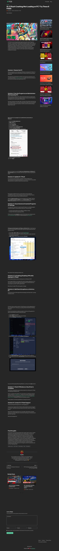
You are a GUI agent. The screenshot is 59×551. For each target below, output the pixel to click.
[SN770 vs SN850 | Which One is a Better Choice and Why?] (46, 34)
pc (24, 446)
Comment (9, 516)
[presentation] (14, 479)
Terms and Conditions (42, 541)
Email (19, 527)
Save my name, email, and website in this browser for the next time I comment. (20, 530)
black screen (10, 446)
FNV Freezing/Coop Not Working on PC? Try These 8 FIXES (30, 466)
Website (29, 527)
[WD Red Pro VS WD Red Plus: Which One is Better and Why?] (46, 89)
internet (9, 215)
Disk (14, 215)
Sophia (10, 10)
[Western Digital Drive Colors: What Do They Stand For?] (46, 45)
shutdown (28, 446)
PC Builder (47, 1)
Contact (43, 540)
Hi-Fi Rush (15, 446)
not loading (21, 446)
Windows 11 (30, 215)
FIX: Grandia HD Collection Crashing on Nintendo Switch (29, 486)
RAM (12, 215)
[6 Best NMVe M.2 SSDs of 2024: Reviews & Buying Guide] (46, 22)
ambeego (33, 548)
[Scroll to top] (57, 540)
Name (8, 527)
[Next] (35, 484)
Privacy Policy (48, 540)
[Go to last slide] (8, 484)
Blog (51, 1)
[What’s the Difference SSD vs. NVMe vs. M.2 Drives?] (46, 100)
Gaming (8, 4)
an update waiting (17, 394)
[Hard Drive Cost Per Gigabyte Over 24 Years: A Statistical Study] (46, 78)
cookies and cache (19, 77)
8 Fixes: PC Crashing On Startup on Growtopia (13, 466)
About (39, 540)
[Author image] (7, 10)
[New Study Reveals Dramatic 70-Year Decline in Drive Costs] (46, 67)
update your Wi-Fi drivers (25, 395)
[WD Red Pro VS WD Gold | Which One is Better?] (46, 56)
